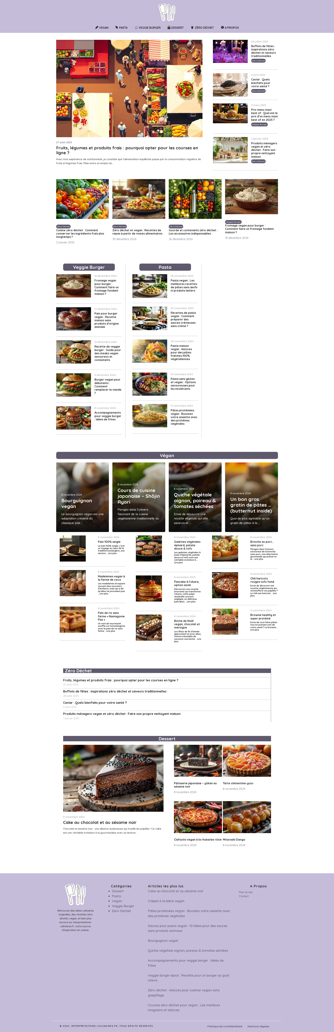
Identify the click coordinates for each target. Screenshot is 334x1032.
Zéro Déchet (258, 60)
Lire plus (112, 553)
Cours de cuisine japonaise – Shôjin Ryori (139, 496)
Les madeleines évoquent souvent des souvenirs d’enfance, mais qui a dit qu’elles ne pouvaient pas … (111, 588)
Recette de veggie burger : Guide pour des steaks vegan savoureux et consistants (107, 353)
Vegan (117, 901)
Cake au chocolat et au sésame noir (100, 822)
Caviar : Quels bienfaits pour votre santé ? (260, 83)
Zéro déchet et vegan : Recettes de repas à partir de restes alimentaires (137, 231)
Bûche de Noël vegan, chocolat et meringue (187, 624)
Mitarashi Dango (234, 839)
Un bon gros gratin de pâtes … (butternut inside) (251, 505)
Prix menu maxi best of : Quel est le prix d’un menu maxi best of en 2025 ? (264, 115)
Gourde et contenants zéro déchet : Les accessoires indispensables (193, 231)
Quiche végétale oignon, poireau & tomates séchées (195, 500)
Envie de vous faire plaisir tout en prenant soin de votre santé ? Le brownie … (264, 625)
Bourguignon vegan (76, 503)
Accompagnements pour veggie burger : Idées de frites (107, 416)
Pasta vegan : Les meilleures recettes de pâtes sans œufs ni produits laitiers (184, 285)
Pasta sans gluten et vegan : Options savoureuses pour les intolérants (183, 384)
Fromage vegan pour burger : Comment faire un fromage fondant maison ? (249, 229)
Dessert (118, 891)
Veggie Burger (259, 124)
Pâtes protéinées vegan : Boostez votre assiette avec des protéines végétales (184, 417)
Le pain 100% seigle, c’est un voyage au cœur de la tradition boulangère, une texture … (111, 550)
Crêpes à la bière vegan (166, 901)
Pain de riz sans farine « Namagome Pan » (111, 616)
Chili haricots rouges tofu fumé (262, 580)
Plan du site (246, 892)
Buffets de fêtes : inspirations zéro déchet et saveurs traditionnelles (263, 51)
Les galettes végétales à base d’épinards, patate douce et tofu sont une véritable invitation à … (187, 556)
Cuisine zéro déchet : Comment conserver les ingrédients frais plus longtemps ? (80, 233)
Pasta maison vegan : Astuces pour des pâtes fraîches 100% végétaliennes (181, 352)
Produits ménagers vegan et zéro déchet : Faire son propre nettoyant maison (264, 150)
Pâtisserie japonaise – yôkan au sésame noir (195, 784)
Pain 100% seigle (109, 541)
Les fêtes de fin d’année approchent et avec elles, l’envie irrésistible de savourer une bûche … (187, 635)
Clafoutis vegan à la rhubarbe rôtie (198, 839)
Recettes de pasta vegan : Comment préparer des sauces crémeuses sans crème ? (183, 319)
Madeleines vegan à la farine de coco (111, 578)
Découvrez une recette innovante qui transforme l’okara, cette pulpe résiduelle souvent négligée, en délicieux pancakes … (187, 595)
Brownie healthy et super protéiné (263, 616)
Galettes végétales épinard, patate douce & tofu (187, 545)
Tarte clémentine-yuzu (238, 783)
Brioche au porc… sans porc (262, 543)
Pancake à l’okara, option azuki (186, 583)
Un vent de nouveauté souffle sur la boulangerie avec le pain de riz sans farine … (111, 627)
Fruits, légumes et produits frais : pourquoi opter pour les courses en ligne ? (127, 150)
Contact (244, 896)
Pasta (116, 896)
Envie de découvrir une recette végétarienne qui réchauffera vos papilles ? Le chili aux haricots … (264, 589)
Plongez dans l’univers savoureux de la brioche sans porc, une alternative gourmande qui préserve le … (264, 554)
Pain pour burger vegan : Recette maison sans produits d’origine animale (106, 320)
